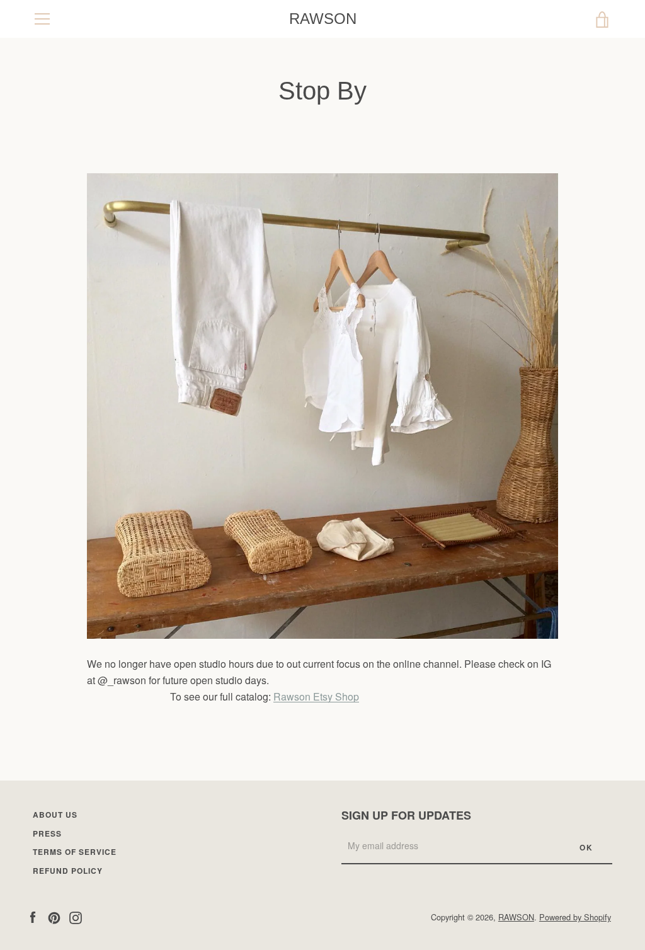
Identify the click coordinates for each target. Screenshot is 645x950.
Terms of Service (75, 851)
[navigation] (42, 19)
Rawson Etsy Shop (316, 696)
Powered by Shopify (575, 917)
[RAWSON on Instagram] (75, 916)
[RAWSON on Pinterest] (54, 916)
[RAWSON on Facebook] (32, 916)
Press (47, 833)
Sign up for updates (406, 815)
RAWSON (323, 18)
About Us (55, 814)
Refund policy (68, 870)
